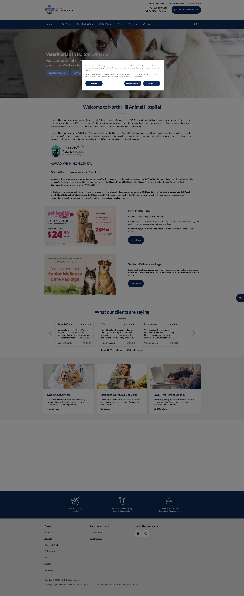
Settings (94, 83)
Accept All (152, 83)
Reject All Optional (133, 83)
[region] (123, 75)
